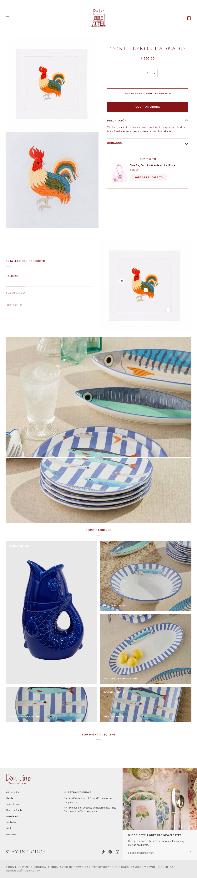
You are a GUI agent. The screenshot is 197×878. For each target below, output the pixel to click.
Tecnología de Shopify (23, 870)
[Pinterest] (110, 852)
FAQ (172, 867)
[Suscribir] (188, 852)
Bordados (11, 822)
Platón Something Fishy (121, 678)
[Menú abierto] (11, 18)
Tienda (9, 798)
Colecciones (12, 804)
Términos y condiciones (110, 867)
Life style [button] (14, 305)
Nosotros (11, 834)
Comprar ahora (147, 107)
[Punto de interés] (121, 281)
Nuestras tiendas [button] (78, 792)
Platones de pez (115, 605)
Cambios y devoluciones (149, 867)
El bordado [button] (15, 292)
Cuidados (114, 143)
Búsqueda (38, 867)
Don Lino (15, 867)
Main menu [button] (14, 792)
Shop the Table (14, 810)
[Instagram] (117, 852)
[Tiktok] (103, 852)
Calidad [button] (12, 276)
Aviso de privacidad (75, 867)
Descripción (116, 120)
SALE (9, 828)
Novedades (12, 816)
